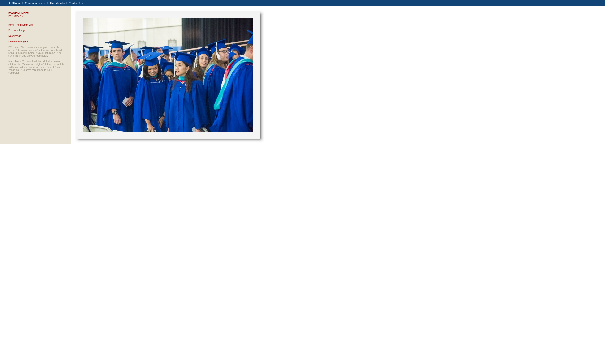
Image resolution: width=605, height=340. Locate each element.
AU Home (15, 3)
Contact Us (76, 3)
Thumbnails (57, 3)
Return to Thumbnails (20, 24)
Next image (14, 35)
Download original (18, 41)
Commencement (35, 3)
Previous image (17, 30)
